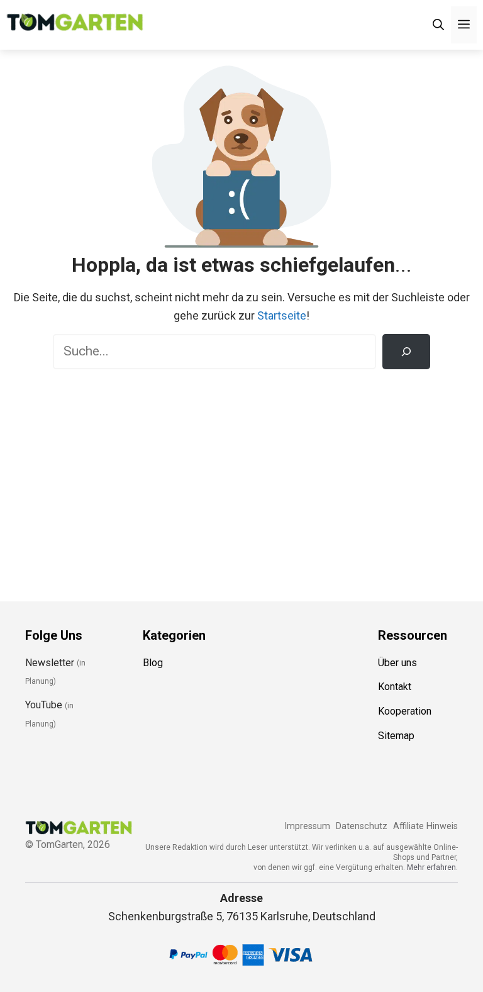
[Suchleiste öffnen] (438, 24)
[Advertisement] (241, 476)
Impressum (307, 826)
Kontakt (394, 687)
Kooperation (404, 711)
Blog (153, 663)
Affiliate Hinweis (425, 826)
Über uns (397, 663)
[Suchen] (406, 351)
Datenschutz (361, 826)
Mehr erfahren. (432, 867)
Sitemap (396, 736)
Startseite (281, 315)
